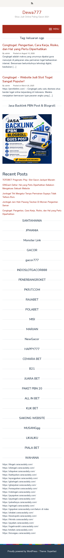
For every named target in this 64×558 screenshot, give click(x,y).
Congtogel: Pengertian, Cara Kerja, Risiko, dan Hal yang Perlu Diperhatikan (30, 47)
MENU (56, 29)
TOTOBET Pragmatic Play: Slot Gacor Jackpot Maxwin (28, 179)
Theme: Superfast (47, 551)
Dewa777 (32, 12)
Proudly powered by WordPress (22, 551)
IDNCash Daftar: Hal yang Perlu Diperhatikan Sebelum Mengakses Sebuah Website (28, 186)
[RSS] (32, 3)
